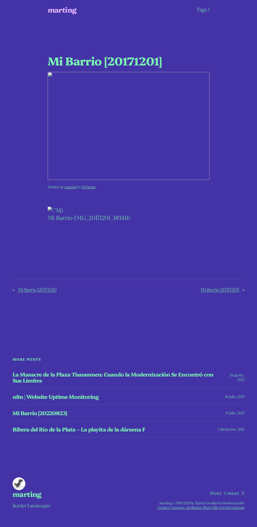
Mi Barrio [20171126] (37, 289)
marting (62, 9)
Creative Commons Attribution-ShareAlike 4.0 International (201, 507)
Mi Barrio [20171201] (219, 289)
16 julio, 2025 (234, 396)
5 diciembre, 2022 (231, 429)
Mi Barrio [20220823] (40, 413)
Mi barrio (88, 186)
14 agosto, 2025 (237, 377)
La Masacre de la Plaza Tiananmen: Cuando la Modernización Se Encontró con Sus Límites (113, 377)
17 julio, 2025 (235, 412)
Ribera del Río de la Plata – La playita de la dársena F (79, 429)
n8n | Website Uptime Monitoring (56, 397)
